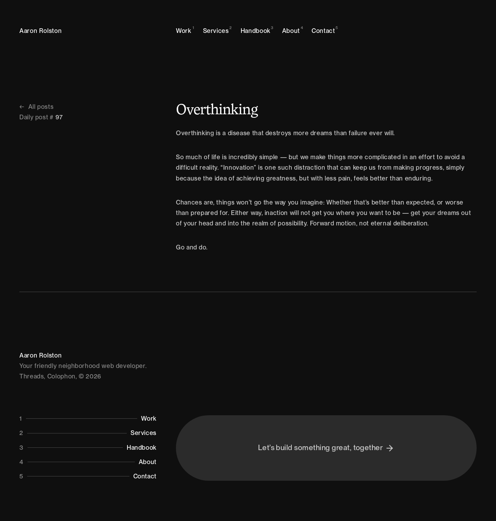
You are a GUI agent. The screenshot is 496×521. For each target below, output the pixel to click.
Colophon (61, 376)
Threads (31, 376)
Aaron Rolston (40, 30)
